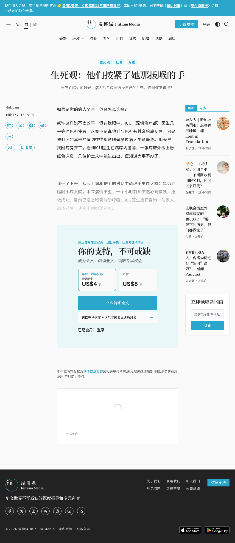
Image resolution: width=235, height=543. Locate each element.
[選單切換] (82, 38)
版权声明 (173, 488)
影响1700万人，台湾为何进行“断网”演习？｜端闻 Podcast (198, 263)
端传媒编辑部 (93, 371)
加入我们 (193, 481)
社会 (119, 62)
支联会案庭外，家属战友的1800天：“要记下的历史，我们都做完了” (198, 219)
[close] (229, 8)
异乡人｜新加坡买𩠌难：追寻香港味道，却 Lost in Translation (198, 130)
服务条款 (83, 529)
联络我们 (173, 481)
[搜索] (224, 24)
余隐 (188, 236)
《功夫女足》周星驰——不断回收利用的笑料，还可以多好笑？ (198, 174)
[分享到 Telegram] (42, 125)
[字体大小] (18, 24)
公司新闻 (193, 488)
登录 (100, 330)
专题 (131, 62)
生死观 (105, 62)
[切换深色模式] (215, 24)
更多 (203, 108)
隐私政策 (66, 529)
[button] (76, 38)
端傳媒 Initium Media (36, 529)
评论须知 (72, 433)
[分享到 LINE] (9, 136)
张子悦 (189, 148)
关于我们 (154, 481)
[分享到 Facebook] (31, 125)
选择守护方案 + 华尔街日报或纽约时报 (109, 317)
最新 (191, 108)
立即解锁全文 (117, 302)
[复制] (9, 125)
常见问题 (154, 488)
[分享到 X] (20, 125)
